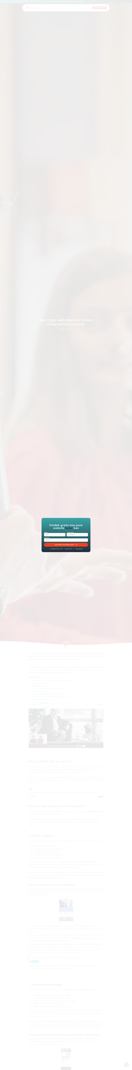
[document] (66, 535)
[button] (88, 520)
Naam (45, 532)
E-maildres (70, 532)
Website (46, 537)
